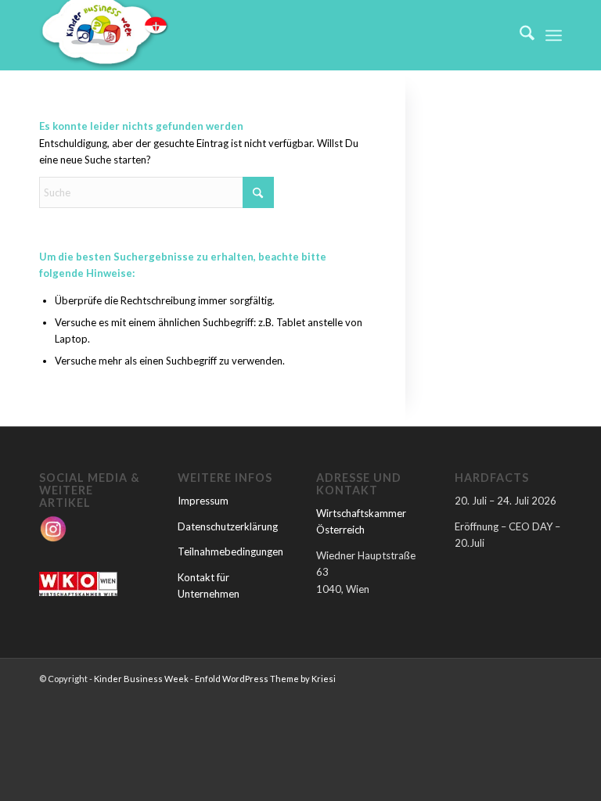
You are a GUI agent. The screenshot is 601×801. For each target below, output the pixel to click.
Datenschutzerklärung (228, 526)
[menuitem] (519, 35)
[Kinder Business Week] (104, 35)
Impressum (203, 500)
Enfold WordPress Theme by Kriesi (265, 678)
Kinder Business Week (141, 678)
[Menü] (553, 35)
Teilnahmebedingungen (230, 551)
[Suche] (519, 35)
